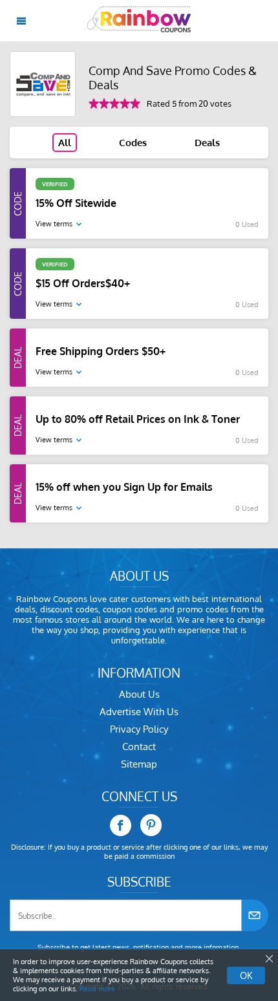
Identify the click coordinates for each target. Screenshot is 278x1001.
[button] (268, 959)
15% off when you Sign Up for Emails (124, 486)
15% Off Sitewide (76, 203)
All (64, 142)
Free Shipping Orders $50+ (101, 351)
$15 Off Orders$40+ (83, 283)
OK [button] (246, 975)
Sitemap (139, 764)
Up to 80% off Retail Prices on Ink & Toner (138, 419)
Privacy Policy (139, 729)
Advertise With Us (139, 711)
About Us (139, 694)
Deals (207, 142)
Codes (133, 142)
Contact (139, 746)
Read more (97, 988)
